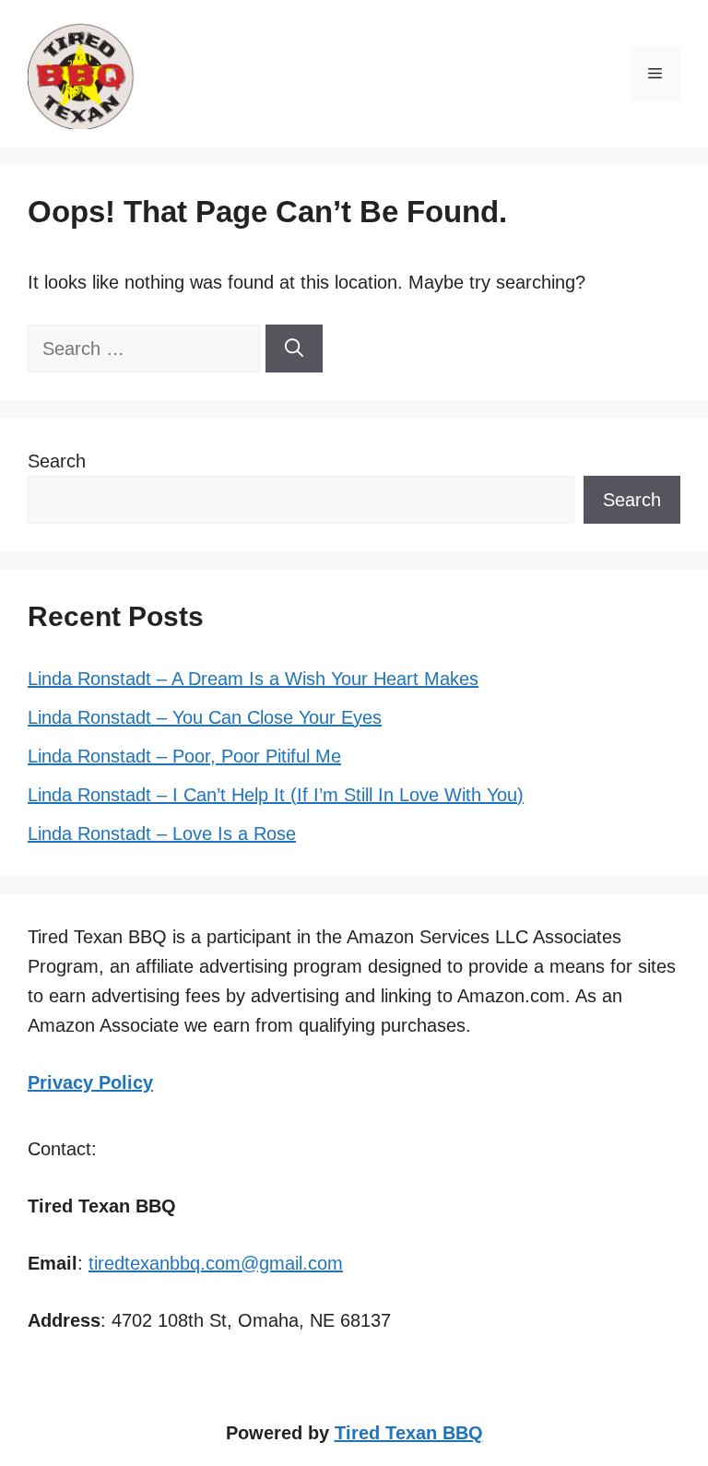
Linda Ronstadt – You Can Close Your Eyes (205, 717)
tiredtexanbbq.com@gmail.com (215, 1263)
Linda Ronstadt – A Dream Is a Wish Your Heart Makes (253, 678)
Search (57, 461)
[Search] (294, 348)
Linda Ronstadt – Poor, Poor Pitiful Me (184, 756)
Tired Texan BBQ (409, 1433)
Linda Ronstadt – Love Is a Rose (162, 833)
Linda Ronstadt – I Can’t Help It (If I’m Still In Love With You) (276, 795)
